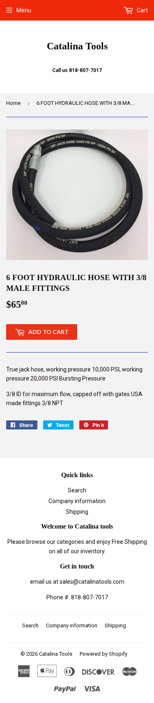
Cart (142, 10)
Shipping (77, 511)
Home (13, 103)
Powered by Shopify (103, 654)
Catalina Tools (77, 45)
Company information (77, 501)
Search (77, 490)
